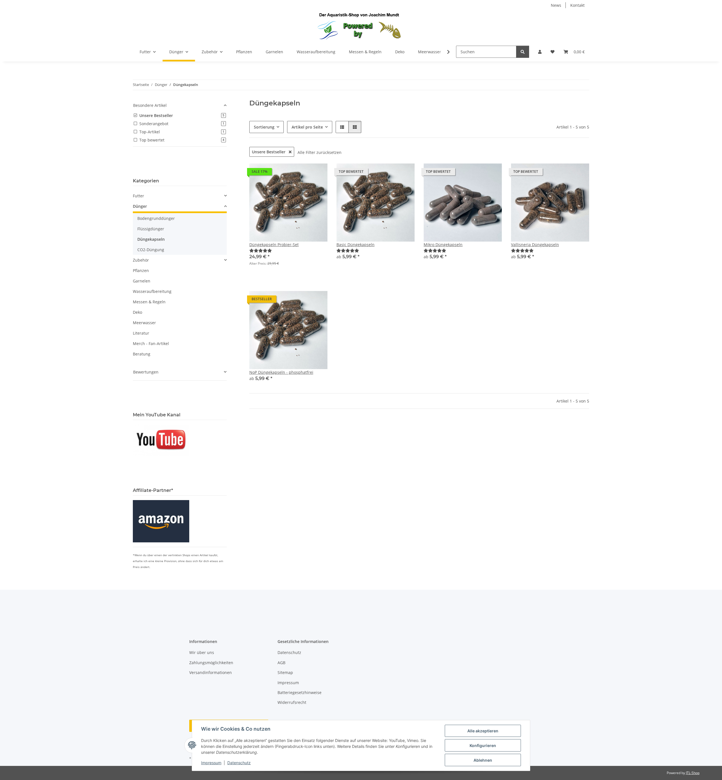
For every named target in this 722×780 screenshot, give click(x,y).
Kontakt (577, 5)
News (556, 5)
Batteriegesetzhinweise (300, 692)
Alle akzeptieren (482, 730)
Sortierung (264, 127)
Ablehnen (483, 760)
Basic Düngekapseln (355, 244)
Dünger (140, 206)
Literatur (141, 333)
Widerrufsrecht (292, 702)
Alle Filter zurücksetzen (320, 152)
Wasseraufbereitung (152, 291)
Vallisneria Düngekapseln (535, 244)
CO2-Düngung (150, 249)
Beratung (141, 354)
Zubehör (141, 260)
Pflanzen (141, 270)
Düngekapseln (151, 239)
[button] (540, 51)
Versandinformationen (210, 672)
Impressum (211, 762)
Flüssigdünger (150, 228)
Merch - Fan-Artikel (151, 343)
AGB (281, 662)
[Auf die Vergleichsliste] (303, 173)
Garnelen (141, 281)
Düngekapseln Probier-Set (274, 244)
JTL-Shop (692, 772)
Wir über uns (201, 652)
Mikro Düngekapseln (443, 244)
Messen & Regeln (149, 301)
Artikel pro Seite (307, 127)
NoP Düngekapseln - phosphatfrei (281, 372)
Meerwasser (144, 322)
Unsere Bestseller (269, 151)
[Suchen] (522, 52)
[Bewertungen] (260, 250)
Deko (137, 312)
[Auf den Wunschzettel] (318, 173)
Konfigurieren (483, 745)
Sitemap (285, 672)
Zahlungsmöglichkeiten (211, 662)
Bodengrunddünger (156, 218)
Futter (138, 195)
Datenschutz (239, 762)
